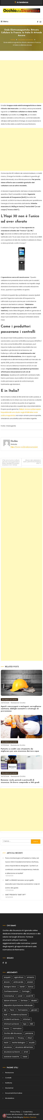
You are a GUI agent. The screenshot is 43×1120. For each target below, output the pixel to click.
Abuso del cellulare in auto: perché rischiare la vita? (32, 461)
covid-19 (29, 996)
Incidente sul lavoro (19, 1014)
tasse (25, 1056)
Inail (5, 1014)
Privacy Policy (15, 1112)
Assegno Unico (10, 986)
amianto (30, 977)
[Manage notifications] (4, 1116)
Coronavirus (9, 996)
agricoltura (18, 977)
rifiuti (30, 1038)
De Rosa (24, 1000)
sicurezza (8, 1047)
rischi (6, 1042)
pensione (29, 1033)
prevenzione (9, 1038)
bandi (22, 986)
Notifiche (8, 1083)
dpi (5, 1010)
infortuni (26, 1019)
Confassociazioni (11, 991)
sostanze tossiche (11, 1056)
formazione (23, 1010)
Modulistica (9, 1098)
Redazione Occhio (18, 703)
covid (20, 996)
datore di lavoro (10, 1000)
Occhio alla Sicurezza (13, 1033)
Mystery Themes (30, 1117)
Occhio (14, 441)
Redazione (9, 1072)
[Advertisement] (21, 81)
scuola (32, 1042)
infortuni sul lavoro (11, 1024)
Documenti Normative (13, 1093)
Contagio (26, 991)
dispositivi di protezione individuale (18, 1005)
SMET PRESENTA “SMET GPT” (15, 895)
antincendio (18, 982)
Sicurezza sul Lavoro (9, 699)
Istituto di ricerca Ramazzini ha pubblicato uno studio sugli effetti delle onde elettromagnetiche (21, 412)
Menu (5, 21)
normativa (17, 1028)
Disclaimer (9, 1088)
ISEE (31, 1024)
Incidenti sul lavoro (11, 1019)
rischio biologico (18, 1042)
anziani (30, 982)
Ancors (7, 982)
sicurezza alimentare (24, 1047)
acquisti (7, 977)
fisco (12, 1010)
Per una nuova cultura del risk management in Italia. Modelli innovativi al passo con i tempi (11, 462)
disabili (34, 1000)
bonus (30, 986)
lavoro (6, 1028)
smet (26, 1052)
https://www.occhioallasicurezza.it (24, 447)
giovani (34, 1010)
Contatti (8, 1078)
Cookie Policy (28, 1112)
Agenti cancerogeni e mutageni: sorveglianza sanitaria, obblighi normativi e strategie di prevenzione (21, 709)
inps (24, 1024)
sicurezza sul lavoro (12, 1052)
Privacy (21, 1038)
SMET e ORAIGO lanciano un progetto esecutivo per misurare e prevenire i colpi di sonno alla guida (22, 884)
